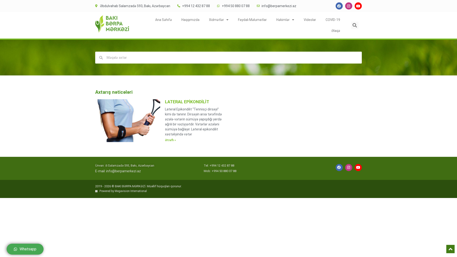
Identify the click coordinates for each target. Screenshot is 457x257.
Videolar (310, 20)
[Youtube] (358, 6)
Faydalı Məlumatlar (252, 20)
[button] (354, 25)
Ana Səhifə (163, 20)
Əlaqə (335, 31)
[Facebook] (339, 6)
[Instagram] (348, 6)
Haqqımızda (190, 20)
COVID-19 (333, 20)
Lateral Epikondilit (187, 101)
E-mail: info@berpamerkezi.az (118, 171)
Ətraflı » (170, 140)
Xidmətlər (216, 20)
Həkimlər (283, 20)
